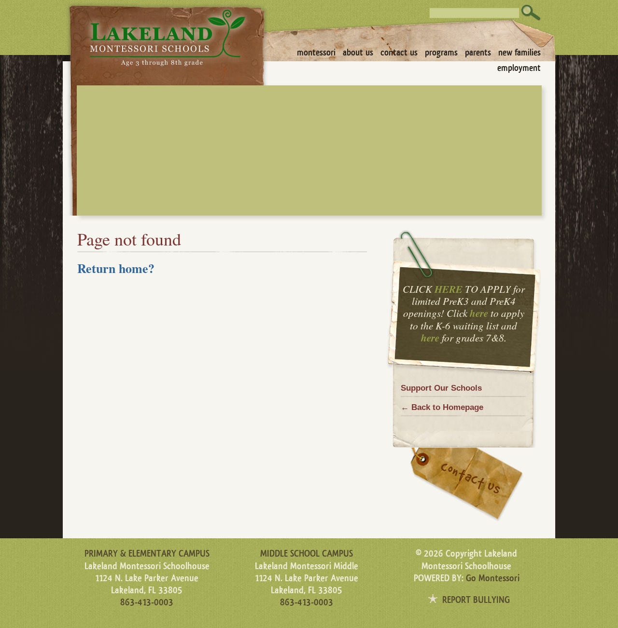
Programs (441, 52)
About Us (358, 52)
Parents (478, 52)
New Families (519, 52)
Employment (519, 68)
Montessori (316, 52)
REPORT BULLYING (476, 600)
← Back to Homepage (442, 407)
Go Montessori (493, 578)
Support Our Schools (441, 388)
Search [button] (531, 13)
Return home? (115, 268)
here (479, 313)
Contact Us (399, 52)
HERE (449, 289)
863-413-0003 (146, 602)
